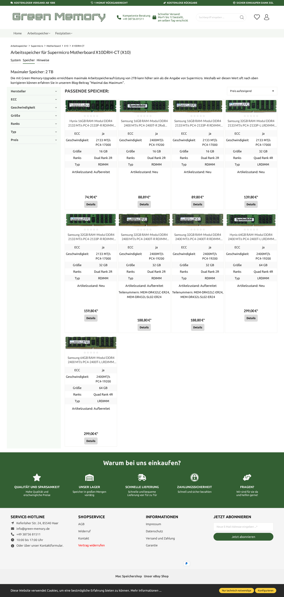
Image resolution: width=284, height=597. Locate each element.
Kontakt (83, 538)
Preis (14, 140)
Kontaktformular (51, 545)
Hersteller (18, 91)
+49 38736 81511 (133, 18)
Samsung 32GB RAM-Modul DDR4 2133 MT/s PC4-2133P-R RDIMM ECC (91, 237)
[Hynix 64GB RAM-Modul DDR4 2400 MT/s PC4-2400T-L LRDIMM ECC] (251, 220)
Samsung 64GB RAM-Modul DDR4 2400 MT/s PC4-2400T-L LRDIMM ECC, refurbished (91, 360)
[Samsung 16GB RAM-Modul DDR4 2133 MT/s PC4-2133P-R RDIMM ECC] (198, 106)
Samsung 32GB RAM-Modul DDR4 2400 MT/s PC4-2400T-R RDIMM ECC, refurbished (144, 237)
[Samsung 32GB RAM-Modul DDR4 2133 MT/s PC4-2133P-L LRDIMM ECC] (251, 106)
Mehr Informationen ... (146, 590)
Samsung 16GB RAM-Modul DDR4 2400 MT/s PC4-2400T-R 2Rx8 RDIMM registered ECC (144, 123)
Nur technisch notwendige (236, 590)
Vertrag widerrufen (91, 545)
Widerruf (84, 531)
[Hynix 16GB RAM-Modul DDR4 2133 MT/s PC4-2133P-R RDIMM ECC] (91, 106)
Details (90, 204)
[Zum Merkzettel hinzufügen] (113, 103)
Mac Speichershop (128, 576)
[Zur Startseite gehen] (59, 17)
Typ (13, 131)
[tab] (16, 60)
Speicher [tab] (29, 60)
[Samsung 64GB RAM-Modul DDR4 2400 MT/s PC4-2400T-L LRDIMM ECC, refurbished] (91, 343)
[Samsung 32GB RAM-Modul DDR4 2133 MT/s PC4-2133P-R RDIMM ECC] (91, 220)
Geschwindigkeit (23, 107)
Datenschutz (154, 531)
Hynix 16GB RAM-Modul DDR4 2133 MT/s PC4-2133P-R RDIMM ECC (91, 123)
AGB (81, 524)
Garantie (152, 545)
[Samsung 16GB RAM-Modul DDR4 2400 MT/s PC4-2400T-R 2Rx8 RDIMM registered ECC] (144, 106)
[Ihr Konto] (267, 17)
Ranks (15, 123)
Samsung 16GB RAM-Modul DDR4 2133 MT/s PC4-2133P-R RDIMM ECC (197, 123)
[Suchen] (242, 17)
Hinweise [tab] (43, 60)
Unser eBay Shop (156, 576)
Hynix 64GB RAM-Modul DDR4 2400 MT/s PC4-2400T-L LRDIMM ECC (251, 237)
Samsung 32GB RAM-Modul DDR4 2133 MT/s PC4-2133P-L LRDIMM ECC (251, 123)
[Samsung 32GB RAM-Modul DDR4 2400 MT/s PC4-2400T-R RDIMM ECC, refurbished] (144, 220)
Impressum (153, 524)
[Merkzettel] (257, 17)
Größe (15, 115)
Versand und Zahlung (160, 538)
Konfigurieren (265, 590)
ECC (14, 99)
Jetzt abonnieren (243, 536)
